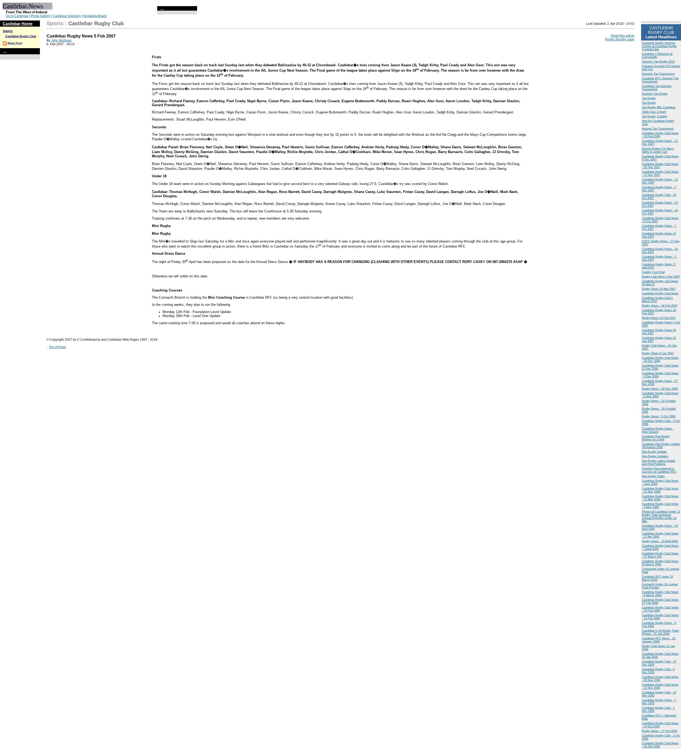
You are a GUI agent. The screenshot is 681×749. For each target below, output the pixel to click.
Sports (8, 31)
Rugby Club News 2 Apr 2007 (661, 276)
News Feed (15, 43)
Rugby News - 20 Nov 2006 (660, 388)
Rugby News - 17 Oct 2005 (659, 730)
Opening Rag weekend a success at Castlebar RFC (659, 470)
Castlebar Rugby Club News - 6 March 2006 (660, 593)
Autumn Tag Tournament (658, 128)
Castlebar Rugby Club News (660, 293)
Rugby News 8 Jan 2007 (658, 353)
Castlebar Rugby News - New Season (658, 430)
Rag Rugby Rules (653, 476)
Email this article (622, 36)
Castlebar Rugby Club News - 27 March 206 (660, 555)
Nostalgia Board (95, 16)
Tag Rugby (649, 98)
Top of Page (57, 347)
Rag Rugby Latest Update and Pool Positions (658, 462)
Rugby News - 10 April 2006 (660, 541)
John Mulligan (61, 40)
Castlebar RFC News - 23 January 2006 (658, 640)
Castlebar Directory (67, 16)
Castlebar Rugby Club (20, 36)
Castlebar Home (17, 23)
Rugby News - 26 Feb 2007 (660, 305)
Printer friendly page (619, 39)
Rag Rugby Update (654, 451)
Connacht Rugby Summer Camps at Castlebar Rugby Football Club (659, 46)
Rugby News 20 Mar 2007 (659, 288)
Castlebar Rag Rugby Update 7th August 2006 (661, 445)
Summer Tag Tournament (658, 73)
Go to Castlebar (17, 16)
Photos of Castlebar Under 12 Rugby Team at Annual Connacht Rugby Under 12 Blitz (661, 516)
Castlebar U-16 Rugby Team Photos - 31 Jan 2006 (660, 632)
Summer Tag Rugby (655, 93)
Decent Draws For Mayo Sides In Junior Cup (658, 150)
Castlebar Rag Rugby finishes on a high (656, 438)
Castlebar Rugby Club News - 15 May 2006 (660, 498)
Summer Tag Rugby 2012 (658, 61)
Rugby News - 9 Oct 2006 (659, 416)
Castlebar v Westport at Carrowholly (657, 55)
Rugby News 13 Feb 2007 (659, 317)
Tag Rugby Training (654, 116)
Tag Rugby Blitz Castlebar (658, 107)
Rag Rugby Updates (655, 456)
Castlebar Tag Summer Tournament (657, 87)
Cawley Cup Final (653, 272)
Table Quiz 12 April (654, 111)
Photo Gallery (41, 16)
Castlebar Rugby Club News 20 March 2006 (660, 562)
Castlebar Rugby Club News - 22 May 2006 (660, 490)
